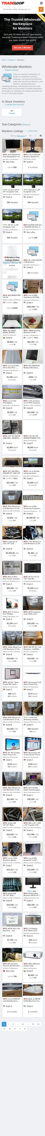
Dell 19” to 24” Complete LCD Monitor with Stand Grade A (32, 193)
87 (15, 1029)
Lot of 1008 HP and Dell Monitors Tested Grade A (11, 1001)
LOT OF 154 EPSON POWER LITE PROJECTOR (32, 438)
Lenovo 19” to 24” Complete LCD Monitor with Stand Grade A (11, 193)
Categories (11, 60)
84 (38, 1024)
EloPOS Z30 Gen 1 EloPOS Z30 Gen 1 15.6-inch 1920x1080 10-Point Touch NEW (33, 228)
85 (4, 1029)
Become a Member (22, 48)
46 (23, 1024)
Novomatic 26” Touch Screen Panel (32, 754)
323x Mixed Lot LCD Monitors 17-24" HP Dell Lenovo (11, 508)
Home (4, 60)
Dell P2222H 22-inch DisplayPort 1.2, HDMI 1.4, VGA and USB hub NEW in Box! (12, 158)
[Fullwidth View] (30, 136)
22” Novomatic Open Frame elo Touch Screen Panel (11, 755)
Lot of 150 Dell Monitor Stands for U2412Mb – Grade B (32, 156)
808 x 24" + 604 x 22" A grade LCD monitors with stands (32, 825)
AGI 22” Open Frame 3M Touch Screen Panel (11, 684)
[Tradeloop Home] (12, 3)
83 (33, 1024)
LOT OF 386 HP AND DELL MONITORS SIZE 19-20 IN (12, 438)
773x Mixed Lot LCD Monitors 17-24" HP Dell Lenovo (32, 544)
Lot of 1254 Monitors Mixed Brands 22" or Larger (11, 860)
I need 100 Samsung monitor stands (31, 719)
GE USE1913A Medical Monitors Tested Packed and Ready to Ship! (32, 369)
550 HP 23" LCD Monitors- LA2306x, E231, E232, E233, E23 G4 (32, 650)
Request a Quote (11, 70)
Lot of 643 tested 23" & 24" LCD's (30, 860)
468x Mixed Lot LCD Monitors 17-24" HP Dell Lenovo (11, 790)
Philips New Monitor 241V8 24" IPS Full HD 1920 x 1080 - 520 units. (33, 896)
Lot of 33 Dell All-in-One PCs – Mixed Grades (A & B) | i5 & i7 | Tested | (12, 369)
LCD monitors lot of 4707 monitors (32, 402)
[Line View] (35, 136)
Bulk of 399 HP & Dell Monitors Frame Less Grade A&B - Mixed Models (33, 1002)
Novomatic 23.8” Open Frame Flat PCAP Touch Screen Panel (33, 685)
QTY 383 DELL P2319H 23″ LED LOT (11, 472)
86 (10, 1029)
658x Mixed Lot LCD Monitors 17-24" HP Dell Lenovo (11, 719)
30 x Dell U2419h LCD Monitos (33, 261)
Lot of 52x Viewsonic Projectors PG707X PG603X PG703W (32, 509)
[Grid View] (40, 136)
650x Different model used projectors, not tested (32, 966)
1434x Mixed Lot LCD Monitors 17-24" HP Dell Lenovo (12, 649)
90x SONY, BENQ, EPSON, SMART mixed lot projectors (10, 333)
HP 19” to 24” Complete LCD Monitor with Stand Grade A (11, 228)
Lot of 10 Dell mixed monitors (31, 472)
